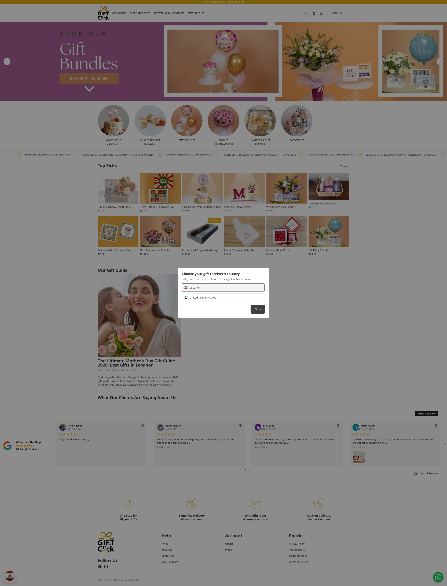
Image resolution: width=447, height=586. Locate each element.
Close (258, 309)
